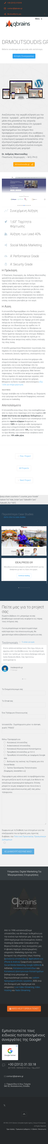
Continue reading (24, 576)
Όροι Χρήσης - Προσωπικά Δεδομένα (18, 1129)
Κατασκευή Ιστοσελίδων (24, 968)
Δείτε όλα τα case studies (15, 517)
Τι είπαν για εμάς (28, 642)
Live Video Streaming (24, 987)
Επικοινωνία (42, 1129)
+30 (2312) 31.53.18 (22, 1064)
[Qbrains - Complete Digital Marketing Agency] (18, 24)
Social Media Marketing (15, 965)
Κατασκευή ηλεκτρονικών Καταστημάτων (24, 971)
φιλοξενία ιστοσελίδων (16, 958)
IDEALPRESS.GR (24, 562)
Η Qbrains (34, 1129)
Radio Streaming (22, 990)
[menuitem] (24, 3)
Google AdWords (34, 965)
